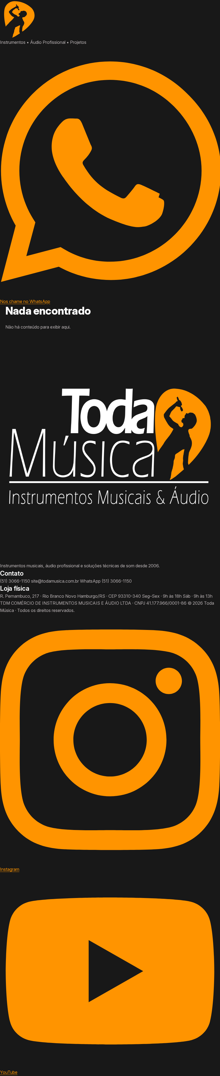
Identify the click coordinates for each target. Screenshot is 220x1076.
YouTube (8, 1072)
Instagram (9, 869)
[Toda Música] (110, 19)
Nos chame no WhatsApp (25, 301)
